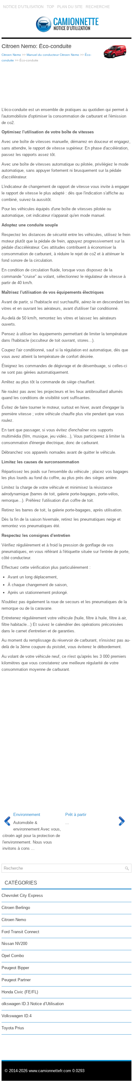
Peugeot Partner (16, 980)
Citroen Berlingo (16, 907)
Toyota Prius (13, 1028)
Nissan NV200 (14, 943)
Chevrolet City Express (22, 895)
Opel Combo (13, 955)
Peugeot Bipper (15, 967)
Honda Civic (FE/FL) (20, 992)
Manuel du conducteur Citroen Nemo (53, 54)
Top (50, 7)
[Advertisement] (66, 85)
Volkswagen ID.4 (17, 1015)
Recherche (98, 7)
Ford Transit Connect (20, 931)
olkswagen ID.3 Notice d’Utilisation (33, 1003)
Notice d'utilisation (23, 7)
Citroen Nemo (11, 54)
